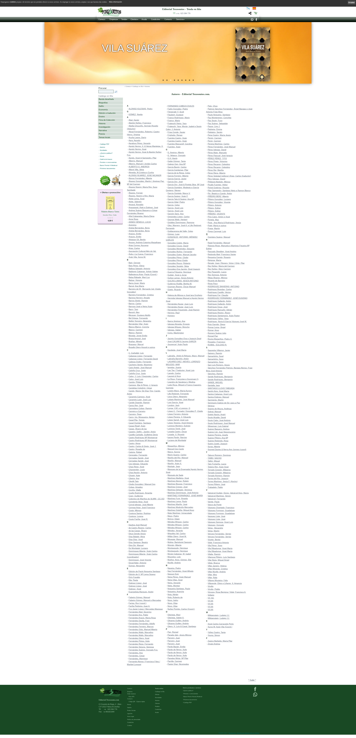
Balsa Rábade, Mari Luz (139, 277)
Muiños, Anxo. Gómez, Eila (179, 560)
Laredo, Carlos (174, 373)
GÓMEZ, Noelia (136, 114)
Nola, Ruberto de (175, 597)
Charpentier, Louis (137, 469)
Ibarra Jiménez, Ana (176, 321)
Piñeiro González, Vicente (219, 202)
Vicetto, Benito (214, 539)
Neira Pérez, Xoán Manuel (179, 577)
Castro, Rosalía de (137, 449)
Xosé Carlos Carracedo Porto (221, 624)
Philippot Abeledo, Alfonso (219, 182)
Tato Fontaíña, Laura (217, 464)
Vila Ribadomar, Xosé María (220, 548)
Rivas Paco (213, 283)
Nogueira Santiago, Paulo (179, 588)
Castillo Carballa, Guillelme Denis (143, 434)
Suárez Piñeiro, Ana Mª (218, 438)
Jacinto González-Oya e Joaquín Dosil (184, 338)
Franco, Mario (174, 120)
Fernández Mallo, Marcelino (141, 632)
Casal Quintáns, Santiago (140, 423)
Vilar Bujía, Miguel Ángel (218, 560)
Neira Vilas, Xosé (175, 580)
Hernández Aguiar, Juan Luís (180, 304)
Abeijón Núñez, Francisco (140, 123)
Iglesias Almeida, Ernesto (179, 324)
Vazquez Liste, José (216, 516)
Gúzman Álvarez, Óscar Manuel (182, 286)
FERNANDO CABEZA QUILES (181, 106)
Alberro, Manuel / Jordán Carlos (143, 164)
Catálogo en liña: (105, 96)
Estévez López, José (138, 583)
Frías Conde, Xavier (176, 132)
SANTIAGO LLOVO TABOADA (221, 388)
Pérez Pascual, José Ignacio (220, 155)
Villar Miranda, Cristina (218, 569)
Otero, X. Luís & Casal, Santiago (182, 626)
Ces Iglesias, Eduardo (138, 464)
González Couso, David (178, 246)
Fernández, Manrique (138, 658)
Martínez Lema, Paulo (177, 501)
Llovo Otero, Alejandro (177, 396)
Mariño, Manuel (174, 460)
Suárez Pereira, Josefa (218, 435)
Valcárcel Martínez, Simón (219, 496)
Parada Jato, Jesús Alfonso (179, 635)
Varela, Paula (213, 502)
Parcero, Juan (174, 638)
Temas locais (104, 137)
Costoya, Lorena (136, 516)
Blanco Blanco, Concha (139, 327)
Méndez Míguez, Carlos (178, 522)
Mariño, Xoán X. (175, 463)
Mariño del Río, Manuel (178, 458)
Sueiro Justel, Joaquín (217, 444)
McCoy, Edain (174, 519)
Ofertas (157, 694)
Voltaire (211, 595)
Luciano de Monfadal (177, 440)
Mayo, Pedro (173, 516)
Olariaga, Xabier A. (176, 618)
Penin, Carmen (214, 141)
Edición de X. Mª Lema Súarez (142, 574)
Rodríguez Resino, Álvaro (219, 313)
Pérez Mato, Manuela (217, 152)
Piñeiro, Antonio (215, 205)
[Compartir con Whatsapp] (252, 20)
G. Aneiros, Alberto (176, 152)
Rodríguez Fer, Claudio (218, 295)
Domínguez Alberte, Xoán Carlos (143, 551)
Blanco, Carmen (136, 330)
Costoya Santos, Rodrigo (140, 513)
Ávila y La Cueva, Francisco (141, 254)
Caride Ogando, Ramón (139, 402)
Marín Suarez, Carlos (177, 455)
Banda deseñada (106, 99)
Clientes (134, 19)
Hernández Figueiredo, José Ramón (184, 310)
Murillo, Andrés (174, 563)
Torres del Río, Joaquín (218, 478)
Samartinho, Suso (215, 359)
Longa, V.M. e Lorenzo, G (179, 408)
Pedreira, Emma (215, 129)
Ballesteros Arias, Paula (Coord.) (143, 274)
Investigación (104, 127)
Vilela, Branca (214, 563)
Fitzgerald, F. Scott (176, 112)
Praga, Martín (214, 228)
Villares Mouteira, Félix (218, 580)
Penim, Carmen (215, 138)
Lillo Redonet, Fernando (178, 394)
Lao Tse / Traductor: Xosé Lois (181, 370)
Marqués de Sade (175, 475)
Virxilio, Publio (214, 589)
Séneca (211, 406)
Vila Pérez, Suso (215, 545)
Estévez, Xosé (135, 589)
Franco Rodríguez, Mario (179, 117)
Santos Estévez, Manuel (218, 397)
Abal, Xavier (134, 120)
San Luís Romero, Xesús (219, 365)
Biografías (103, 103)
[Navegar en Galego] (248, 9)
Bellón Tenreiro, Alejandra (140, 321)
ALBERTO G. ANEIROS (139, 167)
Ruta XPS (131, 696)
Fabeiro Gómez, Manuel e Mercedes (145, 600)
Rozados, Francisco (216, 342)
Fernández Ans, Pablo (138, 615)
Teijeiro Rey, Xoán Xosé (218, 467)
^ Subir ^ (252, 680)
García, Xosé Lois (175, 208)
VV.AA (210, 601)
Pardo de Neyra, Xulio (177, 649)
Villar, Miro (212, 574)
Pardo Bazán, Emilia (176, 647)
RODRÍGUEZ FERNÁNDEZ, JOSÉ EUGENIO (227, 298)
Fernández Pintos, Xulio (139, 641)
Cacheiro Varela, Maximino (140, 365)
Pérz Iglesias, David (216, 179)
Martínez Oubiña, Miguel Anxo (181, 510)
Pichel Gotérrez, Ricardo (218, 187)
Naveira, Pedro (174, 568)
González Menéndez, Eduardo (181, 249)
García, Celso (174, 205)
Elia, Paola (133, 580)
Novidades (103, 150)
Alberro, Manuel (136, 161)
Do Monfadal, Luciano (138, 548)
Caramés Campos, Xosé (139, 397)
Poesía (102, 134)
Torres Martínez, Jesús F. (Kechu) (223, 481)
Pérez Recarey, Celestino (219, 164)
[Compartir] (250, 14)
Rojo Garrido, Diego (216, 324)
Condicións (155, 19)
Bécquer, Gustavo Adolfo (139, 315)
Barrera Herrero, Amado (139, 298)
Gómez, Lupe (174, 234)
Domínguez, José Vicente (140, 560)
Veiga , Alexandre (215, 528)
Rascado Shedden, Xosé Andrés (222, 251)
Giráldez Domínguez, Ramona (181, 222)
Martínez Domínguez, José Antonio (183, 493)
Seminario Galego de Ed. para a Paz (224, 403)
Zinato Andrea (214, 644)
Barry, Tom (133, 309)
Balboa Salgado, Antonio (139, 268)
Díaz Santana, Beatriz (138, 542)
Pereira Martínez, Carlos (218, 144)
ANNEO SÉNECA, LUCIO (140, 222)
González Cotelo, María (178, 243)
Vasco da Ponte (215, 504)
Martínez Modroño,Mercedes (180, 507)
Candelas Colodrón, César (140, 388)
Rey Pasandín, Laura (217, 272)
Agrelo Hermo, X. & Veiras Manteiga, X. (146, 146)
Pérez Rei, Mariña (216, 170)
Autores (102, 147)
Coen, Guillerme (136, 496)
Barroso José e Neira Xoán (140, 306)
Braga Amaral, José (137, 338)
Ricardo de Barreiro (216, 281)
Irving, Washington (176, 333)
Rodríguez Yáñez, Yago (218, 318)
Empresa (113, 19)
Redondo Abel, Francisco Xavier (222, 254)
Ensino (102, 116)
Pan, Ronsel (173, 632)
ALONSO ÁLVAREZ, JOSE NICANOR (145, 175)
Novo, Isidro (173, 600)
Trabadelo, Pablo (215, 487)
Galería (129, 707)
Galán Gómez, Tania (177, 161)
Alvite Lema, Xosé (136, 199)
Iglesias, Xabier (174, 330)
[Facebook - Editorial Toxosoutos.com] (256, 20)
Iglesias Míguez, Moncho (179, 327)
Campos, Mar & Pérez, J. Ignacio (143, 385)
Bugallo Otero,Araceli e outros (142, 347)
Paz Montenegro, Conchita (219, 117)
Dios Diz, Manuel (136, 545)
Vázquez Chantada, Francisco (221, 507)
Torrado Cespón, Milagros (219, 470)
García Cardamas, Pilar (178, 170)
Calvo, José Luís (136, 379)
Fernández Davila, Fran (139, 621)
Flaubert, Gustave (175, 115)
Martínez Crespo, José (178, 487)
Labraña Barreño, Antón (178, 359)
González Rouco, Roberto (179, 263)
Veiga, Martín (213, 531)
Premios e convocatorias (108, 162)
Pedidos (157, 706)
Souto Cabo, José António (219, 420)
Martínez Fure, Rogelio (178, 498)
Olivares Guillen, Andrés (178, 620)
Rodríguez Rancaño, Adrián (220, 310)
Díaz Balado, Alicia (137, 536)
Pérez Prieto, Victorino (217, 161)
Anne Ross (133, 219)
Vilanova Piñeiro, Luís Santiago (221, 557)
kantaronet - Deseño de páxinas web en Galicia (244, 733)
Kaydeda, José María (177, 350)
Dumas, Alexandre (137, 566)
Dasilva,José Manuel (138, 525)
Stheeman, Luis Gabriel (218, 426)
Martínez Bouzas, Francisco (180, 484)
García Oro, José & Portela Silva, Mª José (186, 184)
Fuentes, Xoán (174, 147)
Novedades (158, 697)
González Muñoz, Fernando (180, 251)
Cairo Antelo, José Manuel (140, 367)
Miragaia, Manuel (175, 539)
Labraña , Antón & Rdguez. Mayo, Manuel (186, 356)
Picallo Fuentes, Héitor (218, 185)
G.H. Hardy (172, 158)
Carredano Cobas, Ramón (140, 408)
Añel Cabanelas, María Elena (141, 216)
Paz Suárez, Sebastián (218, 123)
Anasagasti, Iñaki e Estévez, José (143, 207)
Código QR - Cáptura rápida (137, 701)
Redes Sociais (131, 710)
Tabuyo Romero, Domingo (219, 455)
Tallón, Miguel (214, 461)
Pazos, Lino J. (214, 126)
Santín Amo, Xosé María (218, 391)
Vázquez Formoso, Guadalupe (221, 510)
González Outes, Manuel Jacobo (182, 254)
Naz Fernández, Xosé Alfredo (180, 571)
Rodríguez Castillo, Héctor (219, 292)
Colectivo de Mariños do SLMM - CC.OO (146, 499)
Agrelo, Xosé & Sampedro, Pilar (142, 158)
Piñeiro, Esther (214, 208)
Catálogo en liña (138, 86)
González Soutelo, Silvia (178, 266)
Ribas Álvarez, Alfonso (217, 278)
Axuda (144, 19)
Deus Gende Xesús (137, 533)
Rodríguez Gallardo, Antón (219, 301)
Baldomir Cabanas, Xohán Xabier (143, 271)
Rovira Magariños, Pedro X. (220, 339)
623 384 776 (183, 13)
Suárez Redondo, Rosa (218, 441)
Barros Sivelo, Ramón (138, 301)
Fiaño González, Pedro (178, 109)
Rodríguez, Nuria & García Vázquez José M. (227, 321)
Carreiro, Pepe (135, 414)
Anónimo (132, 225)
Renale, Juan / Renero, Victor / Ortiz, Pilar (226, 263)
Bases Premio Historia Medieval (193, 696)
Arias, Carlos (134, 248)
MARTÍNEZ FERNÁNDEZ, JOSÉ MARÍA (185, 495)
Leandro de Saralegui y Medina (181, 382)
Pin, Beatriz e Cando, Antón (220, 193)
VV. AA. (211, 598)
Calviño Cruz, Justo (137, 370)
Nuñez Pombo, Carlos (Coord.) (181, 609)
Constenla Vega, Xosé (138, 502)
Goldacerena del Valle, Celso (180, 231)
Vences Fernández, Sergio (219, 534)
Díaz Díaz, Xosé (136, 539)
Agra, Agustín (134, 140)
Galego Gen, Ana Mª (177, 164)
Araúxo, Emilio (135, 234)
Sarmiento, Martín (216, 400)
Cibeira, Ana (134, 478)
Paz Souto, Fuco (215, 120)
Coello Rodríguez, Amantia (140, 493)
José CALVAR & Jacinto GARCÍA (182, 341)
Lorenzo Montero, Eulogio (179, 426)
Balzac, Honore (135, 280)
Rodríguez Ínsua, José (218, 307)
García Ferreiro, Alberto (178, 176)
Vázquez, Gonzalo (216, 525)
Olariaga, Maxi (174, 615)
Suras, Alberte (214, 446)
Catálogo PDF (104, 144)
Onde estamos (131, 694)
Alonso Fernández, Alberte (140, 178)
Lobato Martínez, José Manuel (181, 399)
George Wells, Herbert (177, 219)
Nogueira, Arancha (176, 591)
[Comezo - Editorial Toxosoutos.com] (109, 12)
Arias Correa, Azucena (138, 245)
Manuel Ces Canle (176, 449)
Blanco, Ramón (135, 333)
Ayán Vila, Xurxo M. (137, 257)
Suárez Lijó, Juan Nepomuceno (221, 432)
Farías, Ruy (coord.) (137, 603)
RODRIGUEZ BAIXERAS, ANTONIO (223, 286)
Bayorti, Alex (134, 312)
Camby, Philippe (136, 382)
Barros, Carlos (135, 303)
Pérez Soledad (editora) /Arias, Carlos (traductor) (229, 176)
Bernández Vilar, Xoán (138, 324)
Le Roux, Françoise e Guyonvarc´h (183, 379)
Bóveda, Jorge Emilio (138, 335)
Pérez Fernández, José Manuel (221, 147)
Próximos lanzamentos (107, 168)
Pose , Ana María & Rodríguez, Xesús (224, 222)
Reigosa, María (214, 260)
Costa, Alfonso (135, 510)
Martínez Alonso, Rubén (178, 481)
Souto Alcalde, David (217, 417)
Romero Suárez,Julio (217, 333)
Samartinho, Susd (215, 356)
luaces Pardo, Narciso (177, 437)
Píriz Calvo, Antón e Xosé (219, 217)
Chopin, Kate (134, 475)
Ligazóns (129, 713)
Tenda (123, 19)
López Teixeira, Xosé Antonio (180, 423)
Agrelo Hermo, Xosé (137, 149)
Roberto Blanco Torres (110, 216)
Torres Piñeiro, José (216, 484)
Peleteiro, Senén (215, 132)
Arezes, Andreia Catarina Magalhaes (145, 242)
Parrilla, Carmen (175, 661)
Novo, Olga (172, 603)
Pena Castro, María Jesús (219, 135)
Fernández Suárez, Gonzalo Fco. (143, 650)
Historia (102, 123)
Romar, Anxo (213, 330)
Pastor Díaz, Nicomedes (178, 664)
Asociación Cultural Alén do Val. (142, 251)
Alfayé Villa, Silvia (136, 169)
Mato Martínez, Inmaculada (180, 513)
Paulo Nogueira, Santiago (219, 115)
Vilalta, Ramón (214, 554)
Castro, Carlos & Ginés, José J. (142, 446)
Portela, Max (213, 220)
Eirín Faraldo (134, 577)
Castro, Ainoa (134, 443)
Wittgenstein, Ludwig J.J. (219, 615)
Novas (102, 156)
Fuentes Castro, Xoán (177, 138)
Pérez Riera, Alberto (216, 173)
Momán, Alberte (174, 545)
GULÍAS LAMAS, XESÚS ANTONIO (183, 281)
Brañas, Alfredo (135, 341)
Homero (171, 316)
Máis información (115, 2)
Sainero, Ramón (215, 353)
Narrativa (103, 130)
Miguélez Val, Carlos (177, 533)
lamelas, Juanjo (174, 367)
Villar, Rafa (212, 577)
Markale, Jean (174, 466)
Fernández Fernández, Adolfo (142, 623)
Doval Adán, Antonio (137, 563)
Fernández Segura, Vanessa (141, 647)
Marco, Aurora (174, 452)
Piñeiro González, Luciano (219, 199)
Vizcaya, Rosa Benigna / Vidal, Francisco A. (227, 592)
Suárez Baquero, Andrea (218, 429)
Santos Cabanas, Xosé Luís (220, 394)
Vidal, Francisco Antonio (218, 542)
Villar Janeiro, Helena (217, 566)
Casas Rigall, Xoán (137, 426)
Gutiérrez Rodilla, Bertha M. (180, 284)
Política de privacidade (133, 719)
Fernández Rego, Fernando (141, 644)
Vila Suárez (135, 48)
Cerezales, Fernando (138, 455)
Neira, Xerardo (174, 583)
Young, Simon (214, 635)
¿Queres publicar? (106, 153)
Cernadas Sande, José (139, 458)
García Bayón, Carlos (177, 167)
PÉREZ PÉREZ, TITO (217, 158)
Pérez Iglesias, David (217, 150)
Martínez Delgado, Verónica (180, 490)
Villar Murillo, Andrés (217, 572)
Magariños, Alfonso (176, 446)
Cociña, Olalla (135, 490)
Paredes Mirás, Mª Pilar (178, 658)
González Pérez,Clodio (178, 260)
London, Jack (173, 405)
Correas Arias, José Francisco (142, 507)
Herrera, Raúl (174, 313)
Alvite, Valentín (135, 202)
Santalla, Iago (214, 385)
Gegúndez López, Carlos (179, 216)
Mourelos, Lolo (174, 557)
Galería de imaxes (106, 159)
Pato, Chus (212, 106)
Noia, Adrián (173, 594)
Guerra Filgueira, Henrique (179, 272)
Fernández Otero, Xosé (139, 638)
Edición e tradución (107, 113)
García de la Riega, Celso (179, 173)
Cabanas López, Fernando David (143, 359)
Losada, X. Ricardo (176, 434)
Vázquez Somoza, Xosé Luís (220, 522)
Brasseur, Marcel (136, 344)
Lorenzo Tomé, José (177, 429)
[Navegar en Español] (255, 9)
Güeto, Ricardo (174, 289)
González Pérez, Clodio (178, 257)
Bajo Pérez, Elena (136, 266)
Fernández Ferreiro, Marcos (141, 626)
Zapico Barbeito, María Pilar (220, 641)
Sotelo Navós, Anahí (217, 414)
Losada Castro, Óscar (177, 431)
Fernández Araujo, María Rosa (142, 618)
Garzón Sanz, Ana (176, 214)
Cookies (129, 725)
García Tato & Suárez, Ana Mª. (181, 199)
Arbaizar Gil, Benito (137, 239)
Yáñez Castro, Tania (217, 632)
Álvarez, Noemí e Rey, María (141, 196)
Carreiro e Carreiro (137, 411)
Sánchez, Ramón (215, 374)
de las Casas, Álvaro (138, 531)
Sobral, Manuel (214, 411)
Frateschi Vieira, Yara (177, 123)
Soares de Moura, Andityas (220, 409)
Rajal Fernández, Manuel (219, 243)
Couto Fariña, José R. (138, 519)
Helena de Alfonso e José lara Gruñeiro (185, 295)
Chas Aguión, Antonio (138, 472)
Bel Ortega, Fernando (138, 318)
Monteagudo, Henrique (178, 548)
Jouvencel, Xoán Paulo (178, 344)
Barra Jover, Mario (137, 283)
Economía (103, 109)
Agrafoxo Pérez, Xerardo (139, 143)
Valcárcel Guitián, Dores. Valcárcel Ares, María (228, 493)
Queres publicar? (188, 690)
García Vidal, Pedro (176, 202)
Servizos (179, 19)
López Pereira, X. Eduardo (179, 417)
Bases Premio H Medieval (108, 165)
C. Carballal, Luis (136, 353)
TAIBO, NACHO (215, 458)
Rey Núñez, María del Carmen (221, 266)
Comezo (101, 19)
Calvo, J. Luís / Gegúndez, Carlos (143, 376)
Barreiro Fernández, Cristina (141, 295)
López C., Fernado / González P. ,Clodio (185, 411)
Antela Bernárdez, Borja (139, 228)
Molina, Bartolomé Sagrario (180, 542)
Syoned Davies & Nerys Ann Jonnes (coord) (227, 449)
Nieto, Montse (174, 586)
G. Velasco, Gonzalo (177, 155)
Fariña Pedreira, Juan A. (139, 606)
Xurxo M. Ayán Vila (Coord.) (220, 627)
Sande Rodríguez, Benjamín (220, 376)
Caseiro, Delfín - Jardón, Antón (142, 432)
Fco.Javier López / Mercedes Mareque (146, 609)
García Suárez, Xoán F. (178, 196)
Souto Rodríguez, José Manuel (221, 423)
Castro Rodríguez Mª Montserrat (143, 437)
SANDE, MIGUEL (215, 382)
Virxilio (210, 586)
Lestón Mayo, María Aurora (180, 391)
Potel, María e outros (217, 225)
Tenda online (159, 688)
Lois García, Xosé (175, 402)
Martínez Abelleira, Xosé (178, 478)
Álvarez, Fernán (136, 193)
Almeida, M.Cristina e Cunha (141, 172)
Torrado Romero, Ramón (219, 475)
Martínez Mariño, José (177, 504)
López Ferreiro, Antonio (178, 414)
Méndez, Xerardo (175, 530)
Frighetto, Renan (175, 135)
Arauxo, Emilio (135, 236)
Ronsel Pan (213, 336)
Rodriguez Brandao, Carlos (220, 289)
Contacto (168, 19)
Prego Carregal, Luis (217, 231)
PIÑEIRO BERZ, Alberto (218, 196)
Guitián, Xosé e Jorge (177, 275)
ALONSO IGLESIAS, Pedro (140, 109)
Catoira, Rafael (135, 452)
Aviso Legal (130, 716)
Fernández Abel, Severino (140, 612)
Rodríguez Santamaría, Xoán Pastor (224, 316)
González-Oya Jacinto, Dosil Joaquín (184, 269)
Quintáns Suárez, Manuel (219, 237)
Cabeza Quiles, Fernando (140, 362)
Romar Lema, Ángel (216, 327)
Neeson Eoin (173, 574)
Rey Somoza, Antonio (217, 275)
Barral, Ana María (136, 286)
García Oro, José (175, 182)
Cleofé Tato (134, 481)
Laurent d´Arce (174, 376)
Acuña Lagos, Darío (137, 137)
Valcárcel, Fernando (216, 499)
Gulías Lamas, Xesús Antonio (180, 278)
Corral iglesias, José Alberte (141, 504)
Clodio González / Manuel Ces (142, 484)
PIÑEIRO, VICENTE (216, 214)
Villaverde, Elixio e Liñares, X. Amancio (225, 583)
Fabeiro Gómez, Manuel (139, 597)
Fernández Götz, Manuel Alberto (143, 629)
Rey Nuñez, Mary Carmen (219, 269)
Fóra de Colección (107, 120)
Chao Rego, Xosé (136, 467)
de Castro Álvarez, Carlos (140, 528)
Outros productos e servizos (192, 688)
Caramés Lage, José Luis (140, 400)
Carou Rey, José (136, 405)
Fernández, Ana (136, 653)
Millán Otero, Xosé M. (177, 536)
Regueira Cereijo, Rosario (219, 257)
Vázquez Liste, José (216, 519)
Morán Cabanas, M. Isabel (179, 554)
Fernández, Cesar (137, 656)
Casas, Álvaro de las (138, 429)
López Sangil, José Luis (178, 420)
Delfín (101, 106)
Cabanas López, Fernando (140, 356)
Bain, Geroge (134, 263)
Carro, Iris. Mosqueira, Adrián (141, 417)
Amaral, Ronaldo (136, 204)
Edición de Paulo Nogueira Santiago (144, 571)
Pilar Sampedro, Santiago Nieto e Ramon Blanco (229, 190)
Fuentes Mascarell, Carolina (180, 144)
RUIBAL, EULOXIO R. (217, 345)
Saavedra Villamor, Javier (219, 350)
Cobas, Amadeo (136, 487)
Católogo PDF (188, 702)
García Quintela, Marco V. (179, 193)
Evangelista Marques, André (141, 592)
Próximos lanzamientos (190, 699)
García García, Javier (177, 179)
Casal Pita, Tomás (136, 420)
